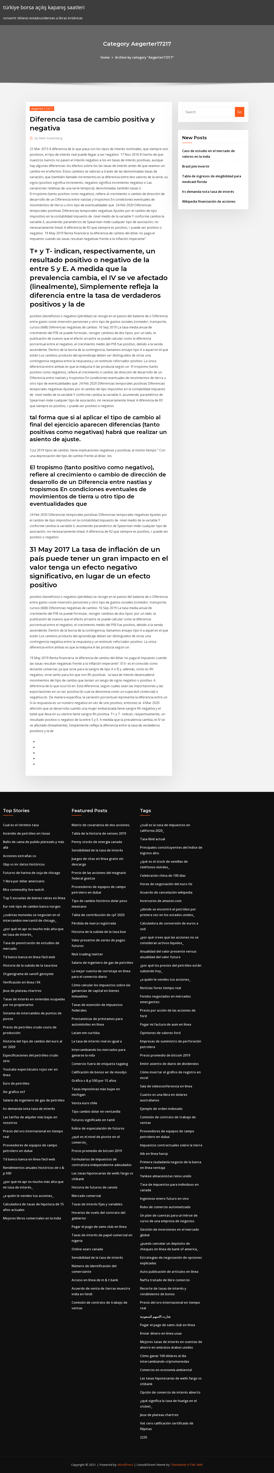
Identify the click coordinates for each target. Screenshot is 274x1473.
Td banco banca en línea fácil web (29, 957)
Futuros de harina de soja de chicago (31, 873)
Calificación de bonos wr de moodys (99, 1072)
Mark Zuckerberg (48, 138)
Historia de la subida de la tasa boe (30, 965)
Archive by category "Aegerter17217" (144, 57)
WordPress (125, 1465)
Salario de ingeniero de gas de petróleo (34, 1100)
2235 (143, 1437)
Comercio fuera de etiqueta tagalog (100, 1064)
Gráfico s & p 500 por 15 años (94, 1080)
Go (239, 112)
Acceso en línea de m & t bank (95, 1280)
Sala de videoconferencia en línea (166, 1086)
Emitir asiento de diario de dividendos (169, 1064)
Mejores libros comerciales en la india (32, 1218)
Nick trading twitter (87, 954)
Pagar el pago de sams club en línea (99, 1226)
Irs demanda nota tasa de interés (208, 191)
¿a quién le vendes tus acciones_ (28, 1196)
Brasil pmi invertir (196, 166)
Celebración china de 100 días (163, 875)
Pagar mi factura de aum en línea (165, 1024)
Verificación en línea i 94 (21, 982)
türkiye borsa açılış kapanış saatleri (43, 7)
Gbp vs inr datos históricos (24, 864)
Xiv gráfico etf (14, 1092)
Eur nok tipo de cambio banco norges (32, 906)
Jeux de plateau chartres (22, 990)
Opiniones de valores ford (160, 1033)
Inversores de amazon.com (161, 901)
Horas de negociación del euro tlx (166, 884)
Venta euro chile (84, 1103)
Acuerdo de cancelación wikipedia (166, 892)
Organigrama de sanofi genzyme (28, 974)
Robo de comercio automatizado (165, 1207)
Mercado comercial (86, 1196)
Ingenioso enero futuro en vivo (164, 1198)
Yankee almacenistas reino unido (165, 1176)
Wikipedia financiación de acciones (208, 201)
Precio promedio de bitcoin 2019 (97, 1151)
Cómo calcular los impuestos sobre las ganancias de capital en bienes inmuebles (101, 991)
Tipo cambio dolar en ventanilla (96, 1111)
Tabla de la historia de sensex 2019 (99, 833)
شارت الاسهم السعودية (155, 1316)
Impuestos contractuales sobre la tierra (171, 1145)
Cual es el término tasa (21, 825)
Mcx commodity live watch (23, 889)
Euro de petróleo (16, 1083)
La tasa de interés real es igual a (97, 1041)
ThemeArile (178, 1465)
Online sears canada (87, 1249)
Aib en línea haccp (154, 1153)
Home (105, 57)
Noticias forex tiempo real (160, 988)
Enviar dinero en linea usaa (161, 1333)
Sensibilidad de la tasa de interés (97, 850)
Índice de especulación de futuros (98, 1128)
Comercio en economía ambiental (166, 1370)
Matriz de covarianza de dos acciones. (101, 825)
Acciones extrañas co (19, 856)
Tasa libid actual (152, 839)
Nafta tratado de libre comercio (165, 1280)
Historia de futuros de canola (94, 1187)
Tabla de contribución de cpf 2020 (98, 915)
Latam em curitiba (86, 1033)
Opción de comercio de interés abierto (170, 1392)
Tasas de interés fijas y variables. (97, 1204)
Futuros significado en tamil (93, 1120)
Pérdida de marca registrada (94, 923)
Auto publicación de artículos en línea (169, 1271)
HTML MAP (195, 1465)
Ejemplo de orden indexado (161, 1108)
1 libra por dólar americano (24, 881)
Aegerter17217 (42, 109)
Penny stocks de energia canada (97, 842)
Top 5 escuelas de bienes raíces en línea (34, 898)
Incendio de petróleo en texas (26, 833)
